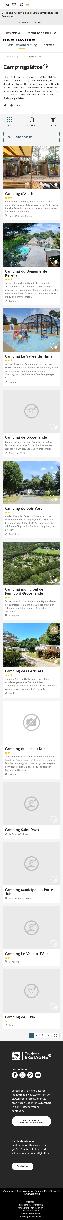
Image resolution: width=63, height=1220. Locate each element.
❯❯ (55, 1035)
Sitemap (30, 1202)
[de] (28, 5)
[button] (21, 5)
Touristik (39, 22)
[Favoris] (14, 4)
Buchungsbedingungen (30, 1216)
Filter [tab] (53, 125)
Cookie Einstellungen (30, 1213)
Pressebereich (25, 22)
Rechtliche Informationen (30, 1205)
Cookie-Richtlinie (30, 1210)
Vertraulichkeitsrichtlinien (30, 1208)
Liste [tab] (9, 125)
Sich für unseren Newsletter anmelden (31, 1121)
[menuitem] (13, 33)
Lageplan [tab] (31, 125)
